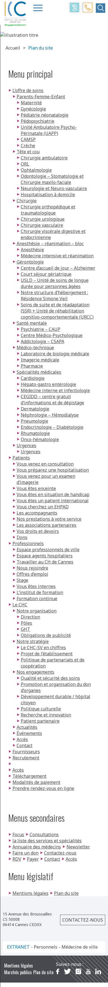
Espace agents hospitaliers (45, 556)
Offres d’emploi (32, 574)
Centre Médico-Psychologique (52, 335)
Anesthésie (32, 250)
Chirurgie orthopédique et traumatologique (48, 210)
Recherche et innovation (46, 715)
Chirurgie (27, 201)
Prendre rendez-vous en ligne (43, 788)
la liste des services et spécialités (47, 841)
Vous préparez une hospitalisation (53, 470)
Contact (24, 745)
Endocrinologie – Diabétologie (52, 427)
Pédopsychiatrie (37, 121)
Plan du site (66, 893)
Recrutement (25, 758)
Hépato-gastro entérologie (48, 384)
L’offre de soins (27, 90)
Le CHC (19, 605)
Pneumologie (34, 421)
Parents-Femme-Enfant (41, 96)
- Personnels (44, 947)
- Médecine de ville (78, 947)
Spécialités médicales (39, 372)
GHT (25, 629)
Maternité (31, 103)
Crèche (28, 145)
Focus (18, 834)
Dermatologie (35, 409)
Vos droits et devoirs (38, 531)
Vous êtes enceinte (36, 488)
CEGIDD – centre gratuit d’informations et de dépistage (52, 399)
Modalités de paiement (36, 782)
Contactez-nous (60, 853)
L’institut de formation (40, 592)
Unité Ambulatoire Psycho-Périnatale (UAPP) (49, 130)
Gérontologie (30, 262)
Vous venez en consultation (45, 464)
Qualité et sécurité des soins (50, 678)
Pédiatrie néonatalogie (44, 115)
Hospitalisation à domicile (48, 194)
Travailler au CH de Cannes (45, 562)
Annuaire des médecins (36, 847)
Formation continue (37, 598)
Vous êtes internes (36, 586)
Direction (30, 617)
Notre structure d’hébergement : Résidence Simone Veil (54, 295)
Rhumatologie (35, 433)
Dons (22, 537)
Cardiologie (33, 378)
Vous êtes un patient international (53, 501)
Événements (29, 733)
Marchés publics (18, 972)
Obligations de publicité (46, 635)
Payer (33, 859)
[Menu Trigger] (38, 8)
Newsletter (78, 847)
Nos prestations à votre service (49, 519)
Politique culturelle (41, 709)
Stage (22, 580)
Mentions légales (30, 893)
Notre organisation (36, 611)
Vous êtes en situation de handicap (53, 494)
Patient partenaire (40, 721)
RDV (16, 859)
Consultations (44, 834)
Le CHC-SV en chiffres (43, 647)
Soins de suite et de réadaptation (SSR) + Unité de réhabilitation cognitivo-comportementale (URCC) (57, 311)
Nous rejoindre (32, 568)
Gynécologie (33, 109)
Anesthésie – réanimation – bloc (50, 243)
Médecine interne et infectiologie (55, 390)
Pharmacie (32, 366)
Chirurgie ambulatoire (44, 158)
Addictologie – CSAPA (42, 341)
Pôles (26, 623)
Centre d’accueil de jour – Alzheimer (58, 268)
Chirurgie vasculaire (42, 225)
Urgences (26, 445)
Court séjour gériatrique (46, 274)
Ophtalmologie (36, 170)
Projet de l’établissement (47, 654)
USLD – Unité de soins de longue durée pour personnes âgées (55, 283)
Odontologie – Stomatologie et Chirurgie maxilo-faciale (52, 179)
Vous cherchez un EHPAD (43, 507)
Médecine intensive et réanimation (57, 256)
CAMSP (28, 139)
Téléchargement (29, 776)
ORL (25, 164)
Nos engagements (35, 672)
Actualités (27, 727)
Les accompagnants (37, 513)
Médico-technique (35, 347)
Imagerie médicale (40, 360)
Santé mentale (32, 323)
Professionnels (28, 543)
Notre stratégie (33, 641)
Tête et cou (28, 152)
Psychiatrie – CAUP (40, 329)
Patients (21, 458)
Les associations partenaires (46, 525)
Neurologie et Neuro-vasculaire (54, 188)
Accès (22, 739)
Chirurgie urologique (43, 219)
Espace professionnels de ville (48, 550)
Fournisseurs (26, 752)
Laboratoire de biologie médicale (55, 354)
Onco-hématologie (40, 439)
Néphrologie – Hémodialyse (50, 415)
